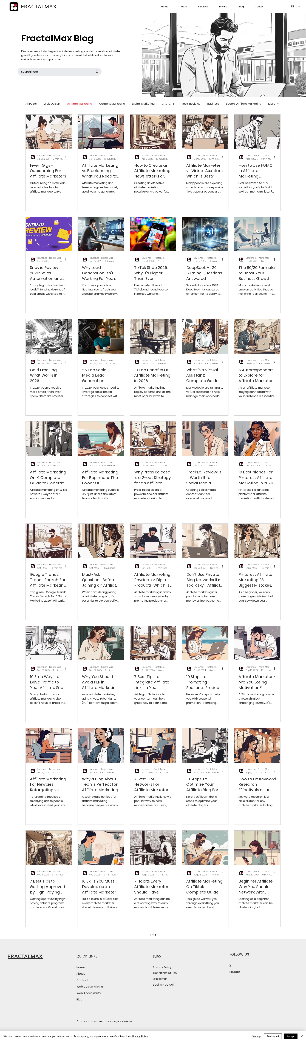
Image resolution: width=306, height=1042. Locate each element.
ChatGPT (168, 104)
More (271, 104)
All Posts (31, 104)
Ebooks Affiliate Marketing (243, 104)
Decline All (273, 1036)
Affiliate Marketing (79, 104)
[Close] (302, 1036)
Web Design (52, 104)
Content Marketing (112, 104)
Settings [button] (256, 1036)
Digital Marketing (143, 104)
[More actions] (67, 157)
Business (213, 104)
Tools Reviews (190, 104)
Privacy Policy (140, 1036)
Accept (290, 1036)
